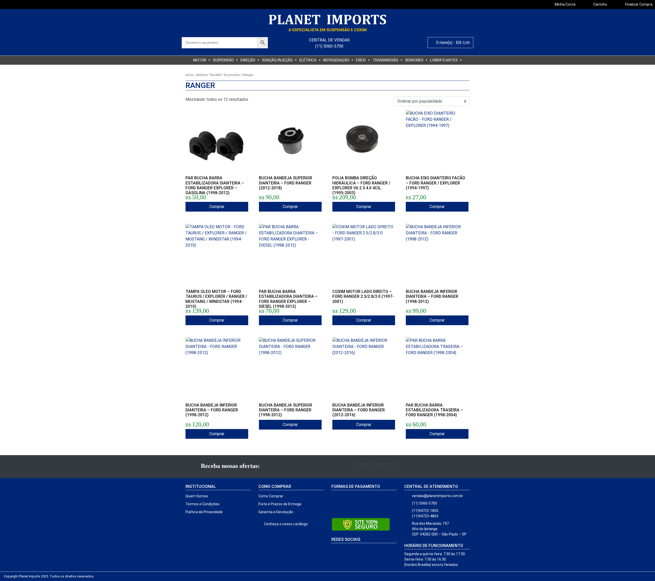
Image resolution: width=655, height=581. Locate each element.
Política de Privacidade (204, 512)
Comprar (216, 206)
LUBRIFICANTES (444, 60)
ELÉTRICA (308, 60)
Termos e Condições (202, 504)
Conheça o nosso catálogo (285, 524)
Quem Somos (196, 496)
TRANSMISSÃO (386, 60)
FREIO (361, 60)
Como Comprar (270, 496)
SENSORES (414, 60)
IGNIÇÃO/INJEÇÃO (278, 60)
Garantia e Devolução (275, 512)
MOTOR (200, 60)
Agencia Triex (104, 576)
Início (189, 75)
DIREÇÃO (248, 60)
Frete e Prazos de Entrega (279, 504)
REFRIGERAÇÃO (337, 60)
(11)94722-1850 (425, 511)
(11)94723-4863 (425, 516)
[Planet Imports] (327, 23)
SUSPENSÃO (224, 60)
